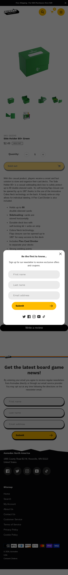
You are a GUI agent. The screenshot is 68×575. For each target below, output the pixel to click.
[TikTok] (44, 316)
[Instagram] (34, 316)
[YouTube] (39, 316)
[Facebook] (29, 316)
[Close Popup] (60, 254)
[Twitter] (24, 316)
